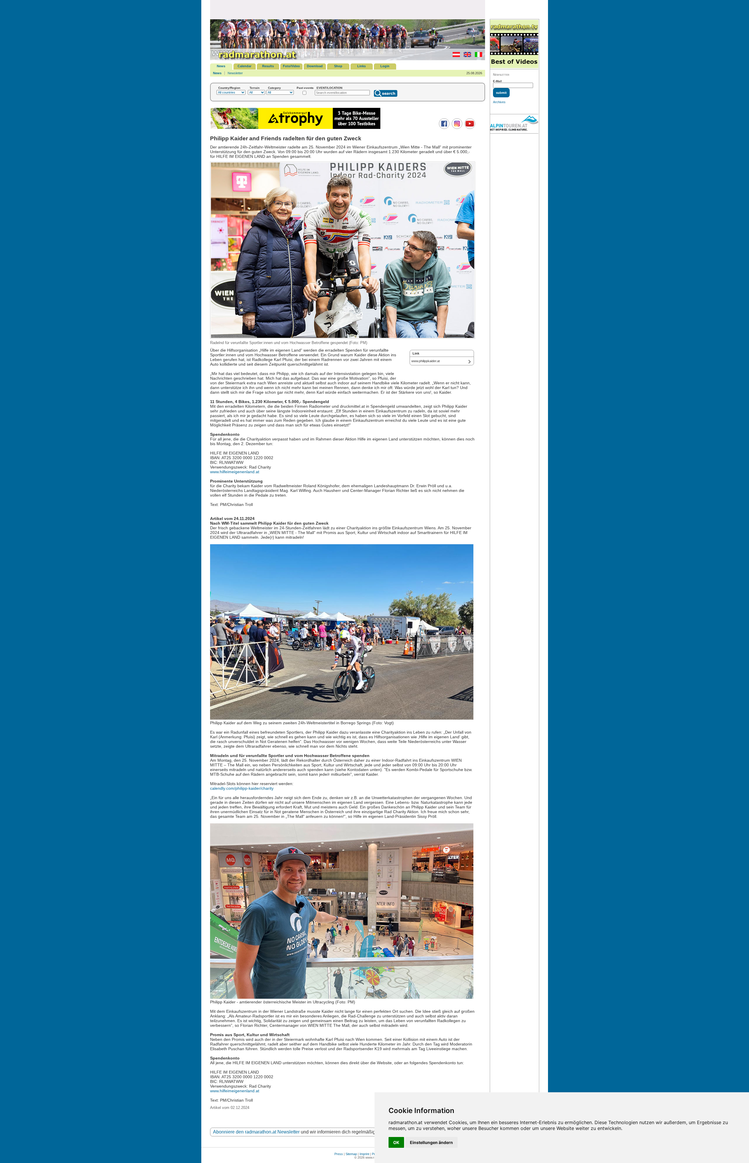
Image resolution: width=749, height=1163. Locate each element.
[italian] (477, 56)
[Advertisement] (347, 9)
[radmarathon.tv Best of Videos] (514, 44)
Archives (499, 102)
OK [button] (396, 1142)
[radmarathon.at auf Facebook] (443, 127)
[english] (466, 56)
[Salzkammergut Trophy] (295, 128)
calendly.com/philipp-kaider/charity (242, 788)
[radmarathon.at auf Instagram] (456, 127)
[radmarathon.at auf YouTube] (469, 127)
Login (384, 66)
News (221, 66)
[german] (455, 56)
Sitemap (351, 1154)
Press (338, 1154)
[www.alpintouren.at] (514, 124)
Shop (338, 66)
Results (268, 66)
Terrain (255, 87)
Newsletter (235, 73)
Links (361, 66)
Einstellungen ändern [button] (431, 1142)
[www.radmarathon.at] (254, 59)
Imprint (364, 1154)
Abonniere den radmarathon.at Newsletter (256, 1131)
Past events (305, 87)
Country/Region (229, 87)
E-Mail (497, 81)
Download (315, 66)
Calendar (244, 66)
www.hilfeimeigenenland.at (234, 471)
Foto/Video (291, 66)
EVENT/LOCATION (329, 87)
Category (274, 87)
